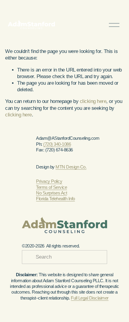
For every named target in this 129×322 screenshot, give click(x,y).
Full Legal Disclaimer (89, 297)
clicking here (93, 101)
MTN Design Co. (71, 166)
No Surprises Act (51, 192)
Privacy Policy (49, 181)
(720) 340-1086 (57, 144)
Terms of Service (51, 187)
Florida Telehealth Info (55, 198)
